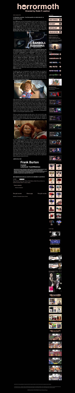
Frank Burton (30, 181)
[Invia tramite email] (19, 179)
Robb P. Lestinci (24, 182)
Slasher (29, 182)
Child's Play (21, 181)
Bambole (17, 181)
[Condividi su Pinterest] (23, 179)
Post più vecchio (42, 193)
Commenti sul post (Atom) (22, 196)
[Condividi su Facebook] (22, 179)
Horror (41, 181)
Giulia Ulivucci (37, 181)
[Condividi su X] (21, 179)
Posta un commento (19, 187)
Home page (30, 193)
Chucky (26, 181)
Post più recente (17, 193)
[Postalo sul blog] (20, 179)
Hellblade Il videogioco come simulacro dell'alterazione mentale (54, 37)
